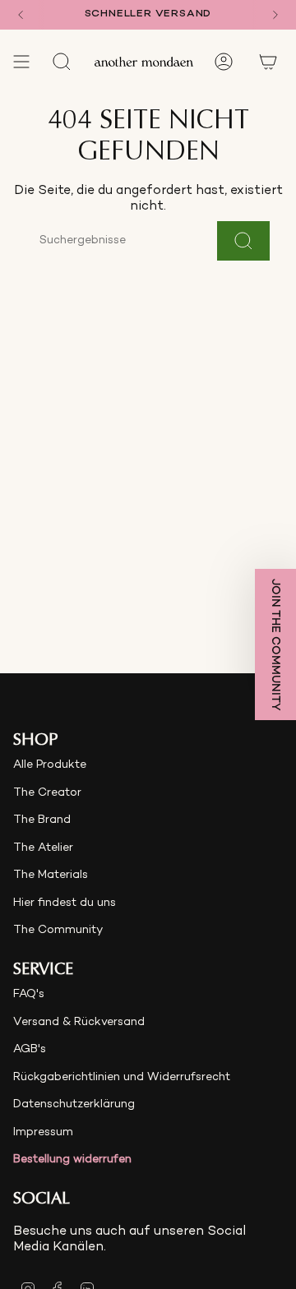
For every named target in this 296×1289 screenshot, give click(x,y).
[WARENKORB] (268, 61)
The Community (58, 930)
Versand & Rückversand (79, 1022)
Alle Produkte (49, 765)
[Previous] (20, 14)
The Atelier (43, 848)
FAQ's (28, 994)
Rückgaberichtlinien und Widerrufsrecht (121, 1077)
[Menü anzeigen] (21, 61)
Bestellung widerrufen (72, 1159)
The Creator (47, 793)
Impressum (43, 1132)
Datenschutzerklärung (74, 1104)
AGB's (29, 1049)
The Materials (50, 875)
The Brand (42, 820)
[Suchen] (243, 241)
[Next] (275, 14)
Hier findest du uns (64, 903)
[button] (275, 644)
